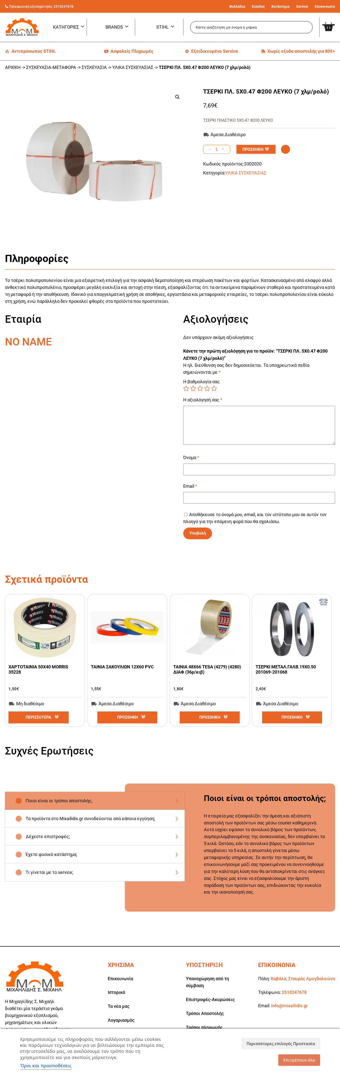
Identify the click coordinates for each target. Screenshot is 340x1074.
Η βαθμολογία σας (201, 381)
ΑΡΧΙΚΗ (13, 67)
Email (190, 486)
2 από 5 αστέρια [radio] (193, 388)
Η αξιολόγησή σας (202, 399)
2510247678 (63, 6)
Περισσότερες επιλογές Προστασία (280, 1043)
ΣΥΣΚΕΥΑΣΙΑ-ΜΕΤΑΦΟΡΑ (51, 67)
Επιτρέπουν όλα (299, 1060)
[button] (177, 97)
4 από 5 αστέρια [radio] (207, 388)
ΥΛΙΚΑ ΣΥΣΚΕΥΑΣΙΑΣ (132, 67)
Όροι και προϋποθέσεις (45, 1066)
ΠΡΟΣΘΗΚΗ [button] (127, 717)
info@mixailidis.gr (289, 1005)
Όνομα (191, 457)
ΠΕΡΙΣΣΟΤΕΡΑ (38, 717)
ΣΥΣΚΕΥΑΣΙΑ (94, 67)
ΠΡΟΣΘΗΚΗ (252, 149)
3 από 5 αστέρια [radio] (200, 388)
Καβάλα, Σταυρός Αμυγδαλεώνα (303, 978)
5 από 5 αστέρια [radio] (214, 388)
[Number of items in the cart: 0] (333, 22)
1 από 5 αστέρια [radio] (186, 388)
